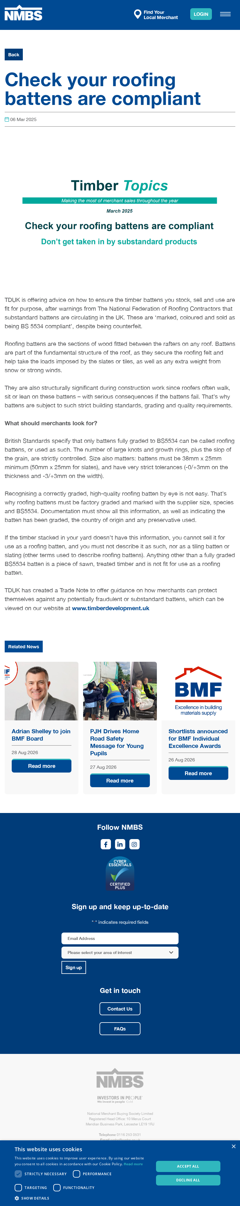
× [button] (233, 1146)
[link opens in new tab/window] (106, 844)
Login (201, 14)
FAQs (120, 1028)
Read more (41, 766)
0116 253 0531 (129, 1135)
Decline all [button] (188, 1180)
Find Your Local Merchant (161, 14)
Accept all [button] (188, 1166)
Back (13, 54)
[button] (82, 1198)
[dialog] (120, 1173)
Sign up (74, 967)
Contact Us (120, 1008)
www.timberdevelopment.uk (110, 607)
